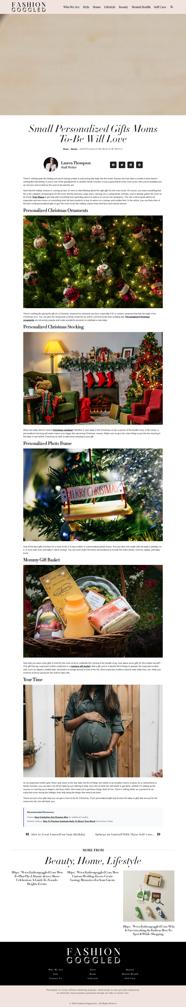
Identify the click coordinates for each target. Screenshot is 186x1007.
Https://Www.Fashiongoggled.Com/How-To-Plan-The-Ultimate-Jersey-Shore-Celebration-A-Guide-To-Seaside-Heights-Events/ (38, 878)
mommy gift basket (80, 666)
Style (86, 7)
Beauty (123, 7)
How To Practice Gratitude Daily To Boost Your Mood (69, 821)
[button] (171, 7)
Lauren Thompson (76, 163)
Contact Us (55, 978)
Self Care (160, 7)
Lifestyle (109, 7)
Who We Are (71, 7)
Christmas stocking (63, 430)
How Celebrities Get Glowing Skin (51, 817)
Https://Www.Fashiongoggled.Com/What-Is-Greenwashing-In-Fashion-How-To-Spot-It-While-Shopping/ (150, 930)
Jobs (55, 973)
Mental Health (141, 7)
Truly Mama (38, 197)
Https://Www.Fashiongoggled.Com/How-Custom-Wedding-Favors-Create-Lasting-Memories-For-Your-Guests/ (93, 876)
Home (97, 7)
